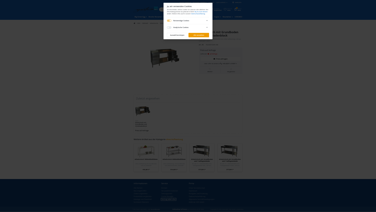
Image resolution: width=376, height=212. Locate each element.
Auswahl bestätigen (177, 35)
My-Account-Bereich (201, 12)
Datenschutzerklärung (198, 14)
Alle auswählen (198, 35)
